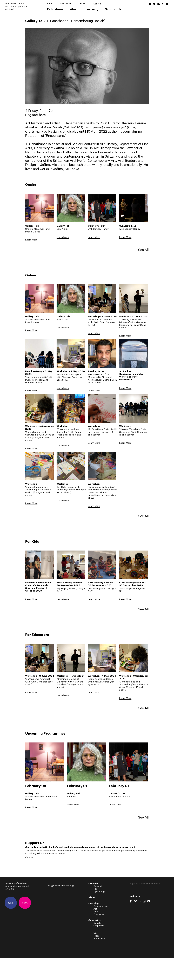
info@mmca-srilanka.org (60, 885)
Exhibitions (55, 9)
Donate (97, 923)
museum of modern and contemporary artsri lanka (17, 886)
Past (95, 888)
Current (97, 886)
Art (95, 908)
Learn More (31, 239)
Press (82, 3)
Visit (49, 3)
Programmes (100, 906)
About (74, 9)
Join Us (29, 857)
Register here (35, 115)
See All (143, 250)
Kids (95, 911)
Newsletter (66, 3)
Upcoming (99, 891)
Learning (91, 9)
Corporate (98, 925)
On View (93, 883)
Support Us (113, 9)
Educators (98, 914)
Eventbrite (99, 938)
